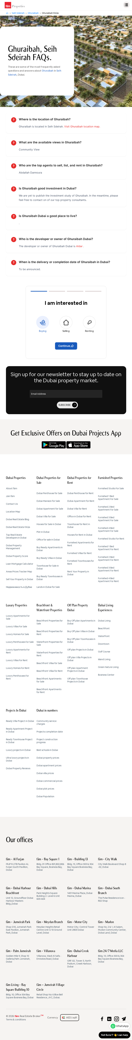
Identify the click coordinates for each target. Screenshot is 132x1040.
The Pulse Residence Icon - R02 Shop (111, 894)
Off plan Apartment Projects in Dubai (77, 669)
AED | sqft (71, 1017)
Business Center (106, 674)
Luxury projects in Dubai (18, 750)
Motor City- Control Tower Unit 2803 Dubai (80, 926)
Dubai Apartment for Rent (80, 501)
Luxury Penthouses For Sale (20, 641)
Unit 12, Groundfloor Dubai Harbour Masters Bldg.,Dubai (19, 896)
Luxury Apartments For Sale (18, 617)
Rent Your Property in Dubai (78, 573)
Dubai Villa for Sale (46, 516)
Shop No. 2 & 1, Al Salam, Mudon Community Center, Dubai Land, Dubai (112, 927)
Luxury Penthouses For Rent (17, 677)
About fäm (11, 488)
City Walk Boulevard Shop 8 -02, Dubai (112, 863)
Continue (64, 346)
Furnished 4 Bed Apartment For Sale (108, 529)
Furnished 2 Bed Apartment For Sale (108, 508)
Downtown (103, 643)
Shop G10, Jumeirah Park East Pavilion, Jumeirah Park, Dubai (18, 927)
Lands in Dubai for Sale (48, 587)
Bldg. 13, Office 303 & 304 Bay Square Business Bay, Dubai (80, 864)
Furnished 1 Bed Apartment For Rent (108, 548)
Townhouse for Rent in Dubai (78, 526)
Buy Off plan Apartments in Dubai (81, 622)
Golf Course (104, 651)
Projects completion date (50, 731)
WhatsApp (122, 1026)
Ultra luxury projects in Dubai (17, 759)
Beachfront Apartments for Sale (49, 680)
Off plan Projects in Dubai (80, 649)
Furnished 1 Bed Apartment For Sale (108, 498)
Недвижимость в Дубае (19, 587)
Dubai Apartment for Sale (50, 508)
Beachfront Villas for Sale (49, 663)
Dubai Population (45, 796)
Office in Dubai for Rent (79, 516)
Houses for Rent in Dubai (79, 534)
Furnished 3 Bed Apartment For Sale (108, 519)
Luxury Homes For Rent (17, 668)
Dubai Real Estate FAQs (18, 527)
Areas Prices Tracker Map (19, 571)
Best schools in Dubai (47, 750)
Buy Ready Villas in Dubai (49, 558)
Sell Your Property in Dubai (19, 579)
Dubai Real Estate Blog (17, 519)
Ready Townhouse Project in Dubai (19, 741)
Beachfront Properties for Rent (50, 633)
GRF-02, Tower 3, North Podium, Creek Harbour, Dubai (79, 959)
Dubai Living (104, 620)
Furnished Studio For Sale (111, 488)
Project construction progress (47, 741)
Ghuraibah (48, 70)
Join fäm (10, 496)
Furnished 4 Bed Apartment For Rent (108, 580)
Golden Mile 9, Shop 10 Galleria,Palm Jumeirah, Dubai (18, 956)
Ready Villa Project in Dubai (20, 721)
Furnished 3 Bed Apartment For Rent (108, 569)
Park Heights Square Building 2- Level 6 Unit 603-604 (48, 893)
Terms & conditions (16, 1019)
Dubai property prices (48, 757)
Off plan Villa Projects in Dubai (79, 659)
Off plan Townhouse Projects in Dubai (77, 680)
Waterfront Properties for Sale (50, 643)
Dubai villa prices (45, 773)
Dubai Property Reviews (18, 768)
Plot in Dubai (43, 531)
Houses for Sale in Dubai (49, 524)
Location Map (13, 511)
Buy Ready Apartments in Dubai (50, 549)
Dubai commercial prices (49, 781)
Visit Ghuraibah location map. (82, 126)
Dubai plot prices (45, 788)
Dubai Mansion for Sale (48, 501)
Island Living (104, 659)
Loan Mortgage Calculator (19, 563)
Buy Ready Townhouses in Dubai (50, 578)
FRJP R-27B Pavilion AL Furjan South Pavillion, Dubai (17, 864)
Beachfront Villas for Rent (50, 670)
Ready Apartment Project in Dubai (19, 730)
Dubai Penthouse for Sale (49, 493)
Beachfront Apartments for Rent (49, 691)
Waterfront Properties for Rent (50, 654)
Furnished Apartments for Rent (80, 544)
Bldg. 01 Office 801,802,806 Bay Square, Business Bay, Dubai (50, 864)
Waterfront (104, 636)
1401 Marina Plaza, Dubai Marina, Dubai (79, 892)
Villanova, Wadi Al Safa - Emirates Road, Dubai (49, 955)
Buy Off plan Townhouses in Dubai (81, 640)
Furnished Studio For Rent (111, 538)
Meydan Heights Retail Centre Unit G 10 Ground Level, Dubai (50, 927)
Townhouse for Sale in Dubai (48, 567)
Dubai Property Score (17, 556)
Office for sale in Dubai (48, 539)
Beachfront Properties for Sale (50, 622)
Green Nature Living (108, 667)
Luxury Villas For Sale (16, 626)
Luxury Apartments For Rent (18, 651)
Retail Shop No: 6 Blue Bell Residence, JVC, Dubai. (50, 991)
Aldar (79, 246)
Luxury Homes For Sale (17, 634)
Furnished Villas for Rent (79, 553)
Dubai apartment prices (49, 765)
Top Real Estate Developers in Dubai (16, 536)
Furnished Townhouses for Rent (80, 562)
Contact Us (12, 503)
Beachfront (104, 628)
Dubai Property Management (14, 547)
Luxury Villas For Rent (17, 660)
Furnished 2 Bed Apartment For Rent (108, 558)
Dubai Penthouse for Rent (80, 493)
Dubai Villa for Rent (77, 508)
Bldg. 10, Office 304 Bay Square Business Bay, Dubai (19, 991)
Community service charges (47, 722)
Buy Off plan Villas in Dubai (80, 631)
